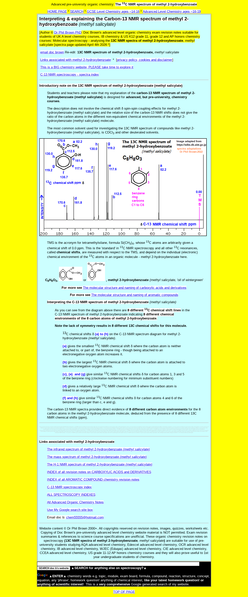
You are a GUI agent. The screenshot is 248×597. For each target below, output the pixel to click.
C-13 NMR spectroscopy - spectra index (69, 74)
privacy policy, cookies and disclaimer (144, 60)
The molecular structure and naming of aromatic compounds (134, 295)
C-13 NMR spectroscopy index (69, 487)
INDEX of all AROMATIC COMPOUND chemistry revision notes (93, 479)
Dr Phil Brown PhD (67, 32)
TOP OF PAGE (124, 592)
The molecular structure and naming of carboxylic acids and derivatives (134, 288)
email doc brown (52, 52)
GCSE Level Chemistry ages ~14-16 (113, 11)
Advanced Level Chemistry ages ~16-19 (172, 11)
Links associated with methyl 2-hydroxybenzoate (75, 60)
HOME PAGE (57, 11)
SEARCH (77, 11)
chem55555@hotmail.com (85, 517)
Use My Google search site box (70, 510)
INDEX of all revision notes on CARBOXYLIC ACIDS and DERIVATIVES (99, 472)
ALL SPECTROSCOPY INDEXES (71, 495)
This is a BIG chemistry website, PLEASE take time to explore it (86, 67)
